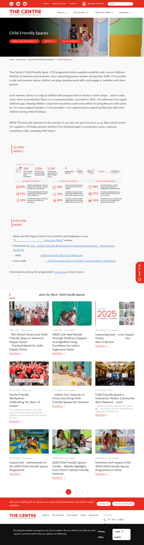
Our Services (79, 12)
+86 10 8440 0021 (116, 520)
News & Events (59, 4)
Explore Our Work (102, 12)
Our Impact (72, 515)
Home (46, 4)
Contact (72, 4)
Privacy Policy (101, 534)
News (83, 515)
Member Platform (96, 4)
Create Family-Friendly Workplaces (41, 60)
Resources (124, 12)
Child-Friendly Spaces (64, 60)
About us (61, 12)
